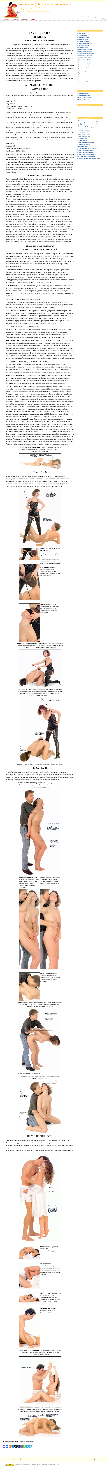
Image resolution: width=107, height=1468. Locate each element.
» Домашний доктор (83, 47)
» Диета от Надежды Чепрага (85, 152)
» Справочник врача (83, 67)
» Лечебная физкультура (84, 57)
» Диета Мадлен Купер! (83, 131)
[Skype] (27, 1446)
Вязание (33, 19)
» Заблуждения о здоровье (84, 55)
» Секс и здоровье (82, 35)
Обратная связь (97, 1459)
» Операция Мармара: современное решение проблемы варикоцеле (89, 123)
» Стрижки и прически (83, 41)
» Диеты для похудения (83, 81)
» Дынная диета (81, 133)
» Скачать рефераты (83, 93)
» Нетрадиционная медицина (85, 53)
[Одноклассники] (10, 1446)
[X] (15, 1446)
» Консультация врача (83, 99)
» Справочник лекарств (84, 65)
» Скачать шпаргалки (83, 95)
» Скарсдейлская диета (83, 144)
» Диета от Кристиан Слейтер (85, 142)
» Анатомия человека (83, 45)
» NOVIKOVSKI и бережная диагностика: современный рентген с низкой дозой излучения (89, 125)
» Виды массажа (81, 33)
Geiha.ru (100, 1463)
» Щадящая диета (82, 140)
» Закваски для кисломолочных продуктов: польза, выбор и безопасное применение (89, 121)
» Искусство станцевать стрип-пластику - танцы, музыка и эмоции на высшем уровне (89, 129)
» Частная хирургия (83, 71)
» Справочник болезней (84, 61)
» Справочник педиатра (84, 63)
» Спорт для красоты (83, 37)
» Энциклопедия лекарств (84, 49)
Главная (6, 19)
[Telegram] (30, 1446)
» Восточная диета (82, 139)
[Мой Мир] (12, 1446)
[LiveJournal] (18, 1446)
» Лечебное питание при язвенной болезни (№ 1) (89, 158)
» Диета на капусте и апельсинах (86, 154)
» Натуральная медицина (84, 43)
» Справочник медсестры (84, 59)
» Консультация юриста (84, 97)
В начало (16, 19)
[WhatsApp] (24, 1446)
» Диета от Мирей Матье (84, 137)
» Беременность (81, 73)
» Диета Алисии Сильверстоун (85, 150)
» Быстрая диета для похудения (86, 156)
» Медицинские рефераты (84, 79)
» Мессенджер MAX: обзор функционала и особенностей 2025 (89, 127)
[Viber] (21, 1446)
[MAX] (4, 1446)
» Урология (80, 75)
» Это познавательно (83, 77)
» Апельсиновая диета (83, 135)
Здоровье (24, 19)
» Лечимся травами (82, 69)
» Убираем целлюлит (83, 39)
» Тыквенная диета (82, 146)
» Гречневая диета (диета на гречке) (87, 148)
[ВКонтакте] (7, 1446)
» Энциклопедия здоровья (84, 51)
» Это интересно (81, 83)
